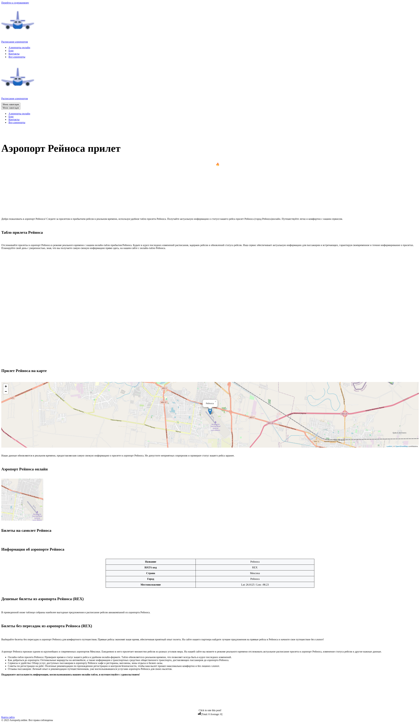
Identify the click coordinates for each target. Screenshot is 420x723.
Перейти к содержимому (15, 2)
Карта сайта (8, 717)
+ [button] (6, 386)
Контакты (14, 53)
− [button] (6, 391)
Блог (11, 50)
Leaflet (389, 446)
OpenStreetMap (401, 446)
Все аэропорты (17, 56)
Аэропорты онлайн (19, 47)
